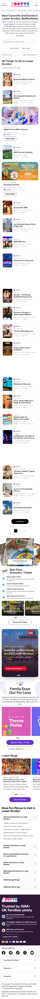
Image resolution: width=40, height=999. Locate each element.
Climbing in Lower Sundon (13, 826)
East (3, 10)
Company (7, 976)
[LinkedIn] (10, 953)
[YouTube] (32, 953)
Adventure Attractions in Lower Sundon (15, 818)
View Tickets (14, 48)
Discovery (7, 968)
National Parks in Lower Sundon (15, 832)
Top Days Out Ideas (11, 960)
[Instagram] (25, 953)
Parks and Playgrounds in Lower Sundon (18, 836)
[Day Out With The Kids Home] (20, 4)
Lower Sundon (21, 10)
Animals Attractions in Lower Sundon (15, 846)
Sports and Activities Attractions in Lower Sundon (16, 855)
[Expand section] (35, 846)
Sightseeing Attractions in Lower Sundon (16, 872)
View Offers (26, 48)
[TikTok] (18, 953)
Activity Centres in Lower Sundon (16, 823)
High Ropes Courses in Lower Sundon (17, 829)
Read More (20, 36)
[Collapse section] (35, 818)
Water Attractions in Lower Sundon (14, 863)
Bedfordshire (11, 10)
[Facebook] (3, 953)
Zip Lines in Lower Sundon (13, 839)
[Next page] (24, 530)
